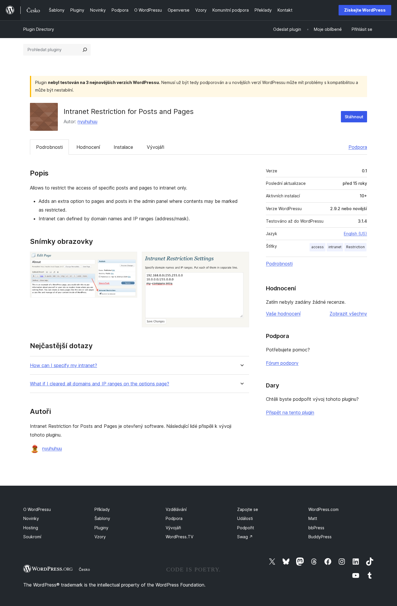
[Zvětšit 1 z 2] (129, 259)
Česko (84, 569)
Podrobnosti (49, 147)
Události (245, 518)
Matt (312, 518)
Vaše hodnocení (283, 314)
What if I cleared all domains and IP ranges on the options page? (99, 384)
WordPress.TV (179, 536)
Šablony (102, 518)
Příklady (102, 509)
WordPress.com (323, 509)
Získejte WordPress (365, 10)
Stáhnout (354, 116)
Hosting (30, 527)
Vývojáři (155, 147)
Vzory (100, 536)
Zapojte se (247, 509)
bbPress (316, 527)
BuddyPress (320, 536)
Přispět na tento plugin (290, 412)
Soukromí (32, 536)
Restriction (355, 247)
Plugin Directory (38, 29)
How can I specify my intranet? (63, 365)
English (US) (355, 233)
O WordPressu (37, 509)
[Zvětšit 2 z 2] (241, 259)
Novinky (31, 518)
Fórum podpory (282, 363)
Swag (245, 536)
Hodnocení (88, 147)
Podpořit (245, 527)
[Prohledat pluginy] (85, 50)
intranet (334, 247)
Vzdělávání (176, 509)
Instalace (123, 147)
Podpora (357, 147)
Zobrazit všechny (348, 314)
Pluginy (101, 527)
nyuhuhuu (87, 121)
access (317, 247)
